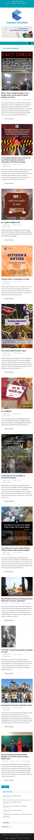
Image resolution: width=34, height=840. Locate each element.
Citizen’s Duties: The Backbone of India (15, 279)
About (6, 838)
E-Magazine (24, 3)
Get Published (13, 838)
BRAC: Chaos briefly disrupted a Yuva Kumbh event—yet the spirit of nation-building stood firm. (15, 95)
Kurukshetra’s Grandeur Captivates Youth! (16, 705)
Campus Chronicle (17, 22)
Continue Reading (8, 118)
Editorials (14, 3)
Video (19, 3)
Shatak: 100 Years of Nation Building (12, 810)
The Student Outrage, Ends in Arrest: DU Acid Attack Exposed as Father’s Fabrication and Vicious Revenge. (15, 160)
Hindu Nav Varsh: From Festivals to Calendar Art (15, 806)
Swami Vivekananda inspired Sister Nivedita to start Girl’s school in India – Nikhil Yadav (15, 757)
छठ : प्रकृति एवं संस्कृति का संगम (10, 222)
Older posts (6, 786)
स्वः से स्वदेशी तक (6, 411)
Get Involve (20, 838)
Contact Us (27, 838)
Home (8, 3)
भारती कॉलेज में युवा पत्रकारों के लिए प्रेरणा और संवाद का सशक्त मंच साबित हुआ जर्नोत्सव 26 (17, 815)
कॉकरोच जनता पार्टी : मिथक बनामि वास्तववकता (12, 796)
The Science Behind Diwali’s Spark (13, 351)
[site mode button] (28, 43)
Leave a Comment (27, 99)
